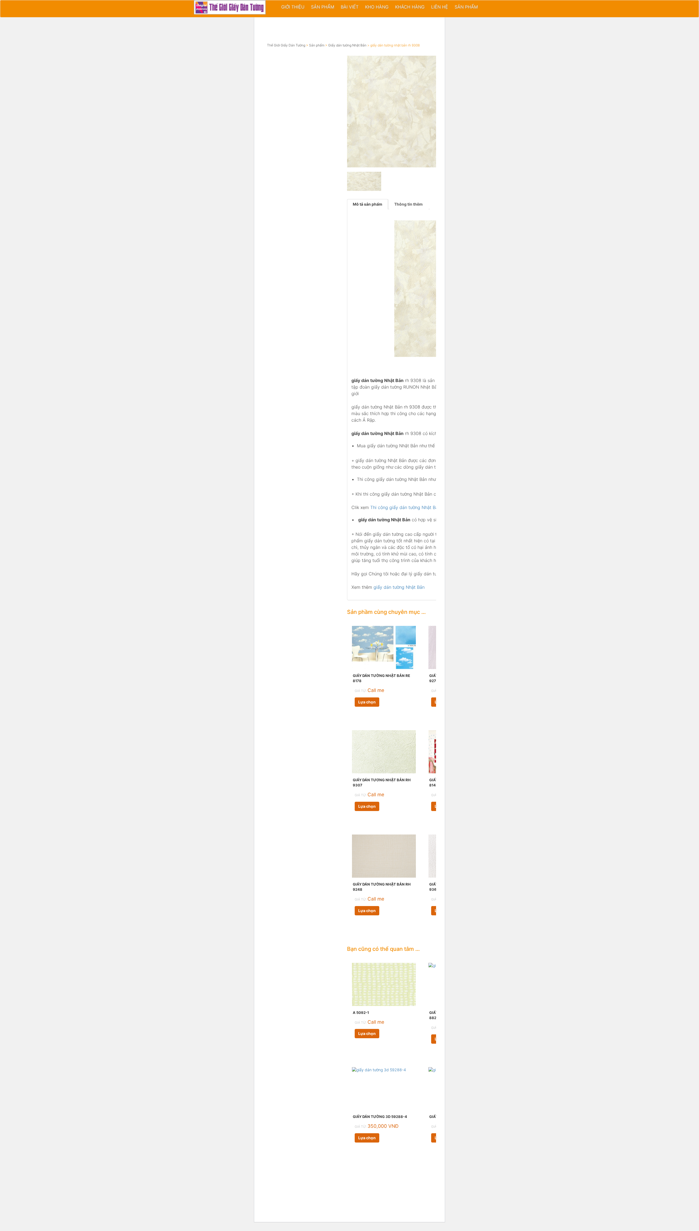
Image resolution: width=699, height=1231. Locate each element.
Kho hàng (377, 7)
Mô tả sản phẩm (367, 204)
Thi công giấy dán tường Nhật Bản (405, 507)
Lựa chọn (367, 702)
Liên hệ (439, 7)
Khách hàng (410, 7)
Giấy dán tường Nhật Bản (347, 45)
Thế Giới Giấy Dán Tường (286, 45)
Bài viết (350, 7)
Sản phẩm (322, 7)
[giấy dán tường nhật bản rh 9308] (403, 111)
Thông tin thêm (408, 204)
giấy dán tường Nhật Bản (399, 587)
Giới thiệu (292, 7)
